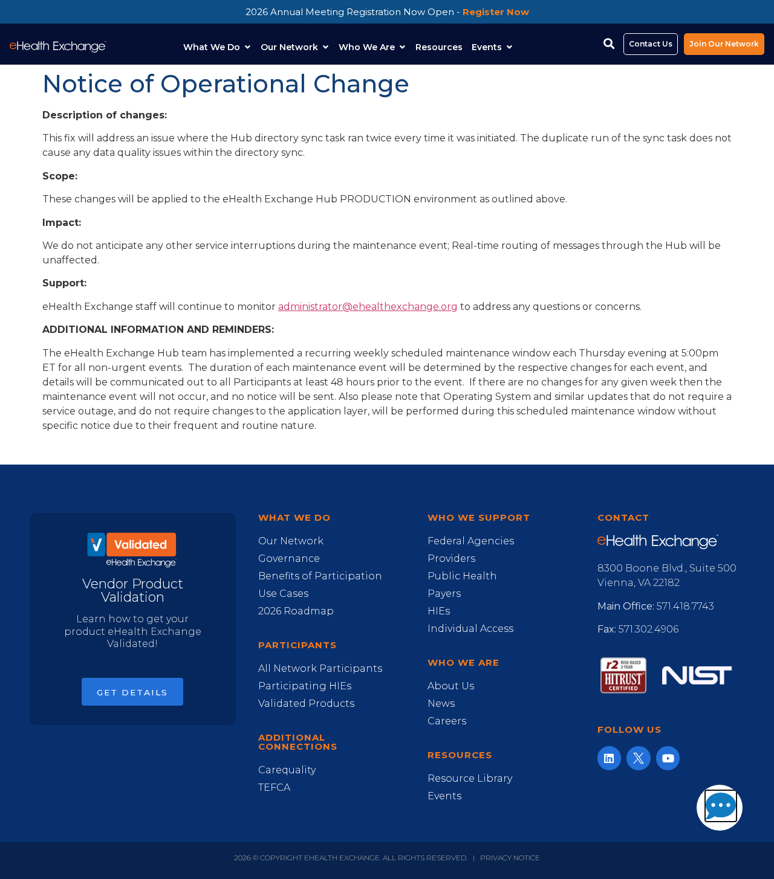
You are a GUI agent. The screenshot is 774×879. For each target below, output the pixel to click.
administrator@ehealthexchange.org (368, 306)
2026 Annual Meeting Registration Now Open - (387, 12)
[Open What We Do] (247, 47)
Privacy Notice (510, 857)
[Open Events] (509, 47)
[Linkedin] (609, 758)
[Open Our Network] (325, 47)
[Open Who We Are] (402, 47)
